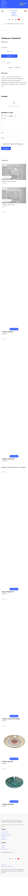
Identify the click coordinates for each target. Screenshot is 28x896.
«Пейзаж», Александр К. (9, 181)
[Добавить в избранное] (8, 51)
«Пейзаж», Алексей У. (8, 204)
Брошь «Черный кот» (8, 591)
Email (2, 138)
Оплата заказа (4, 831)
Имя (2, 132)
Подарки (3, 847)
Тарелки (3, 845)
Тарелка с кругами (7, 761)
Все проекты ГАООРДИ (6, 866)
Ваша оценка (4, 115)
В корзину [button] (14, 329)
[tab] (10, 67)
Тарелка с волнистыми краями (11, 719)
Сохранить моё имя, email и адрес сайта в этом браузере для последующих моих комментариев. (13, 144)
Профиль (3, 837)
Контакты (3, 864)
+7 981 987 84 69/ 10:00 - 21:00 (14, 24)
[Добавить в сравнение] (11, 51)
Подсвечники (4, 849)
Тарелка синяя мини (8, 804)
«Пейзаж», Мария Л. (7, 331)
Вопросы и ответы (5, 835)
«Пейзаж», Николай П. (8, 459)
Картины (8, 30)
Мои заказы (3, 839)
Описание (10, 67)
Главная (3, 30)
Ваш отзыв (4, 118)
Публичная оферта (5, 833)
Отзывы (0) (18, 67)
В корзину (9, 56)
